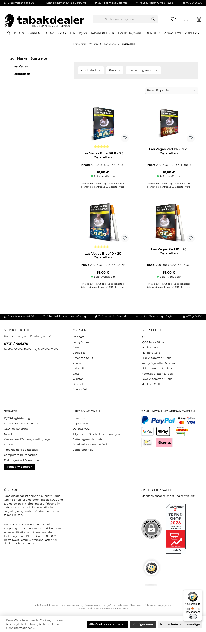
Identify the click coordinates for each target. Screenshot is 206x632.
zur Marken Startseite (28, 58)
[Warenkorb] (198, 19)
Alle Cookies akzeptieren (107, 624)
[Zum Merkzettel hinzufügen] (125, 138)
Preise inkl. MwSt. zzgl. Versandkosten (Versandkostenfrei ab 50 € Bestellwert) (169, 285)
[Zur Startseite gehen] (44, 19)
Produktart (88, 70)
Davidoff (78, 384)
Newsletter (11, 434)
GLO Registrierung (16, 428)
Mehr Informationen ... (20, 627)
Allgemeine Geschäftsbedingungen (96, 434)
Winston (78, 378)
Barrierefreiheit (83, 449)
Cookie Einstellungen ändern (92, 444)
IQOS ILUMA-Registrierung (21, 423)
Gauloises (79, 352)
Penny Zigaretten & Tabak (158, 363)
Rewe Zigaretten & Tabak (157, 378)
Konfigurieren (143, 624)
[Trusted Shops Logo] (151, 572)
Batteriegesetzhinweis (87, 439)
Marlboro (78, 336)
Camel (77, 347)
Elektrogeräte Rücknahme (21, 460)
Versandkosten (93, 605)
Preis (112, 70)
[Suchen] (153, 19)
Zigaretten (22, 74)
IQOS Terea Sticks (152, 342)
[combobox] (121, 19)
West (76, 373)
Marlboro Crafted (152, 384)
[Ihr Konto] (186, 19)
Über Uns (79, 418)
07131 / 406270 (16, 344)
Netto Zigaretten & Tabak (157, 373)
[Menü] (199, 592)
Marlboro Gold (150, 352)
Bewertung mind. (140, 70)
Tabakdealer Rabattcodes (21, 449)
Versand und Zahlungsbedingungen (28, 439)
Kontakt (9, 444)
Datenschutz (81, 428)
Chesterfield (81, 389)
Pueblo (77, 363)
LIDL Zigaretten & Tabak (157, 357)
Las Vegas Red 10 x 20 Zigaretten (169, 251)
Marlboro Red (150, 347)
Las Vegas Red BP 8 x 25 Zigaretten (168, 151)
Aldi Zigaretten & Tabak (156, 368)
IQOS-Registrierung (17, 418)
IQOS (144, 336)
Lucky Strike (81, 342)
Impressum (80, 423)
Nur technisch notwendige (180, 624)
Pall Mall (78, 368)
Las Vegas (20, 66)
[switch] (193, 616)
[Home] (8, 33)
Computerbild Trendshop (20, 455)
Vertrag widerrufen (19, 466)
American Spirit (83, 357)
